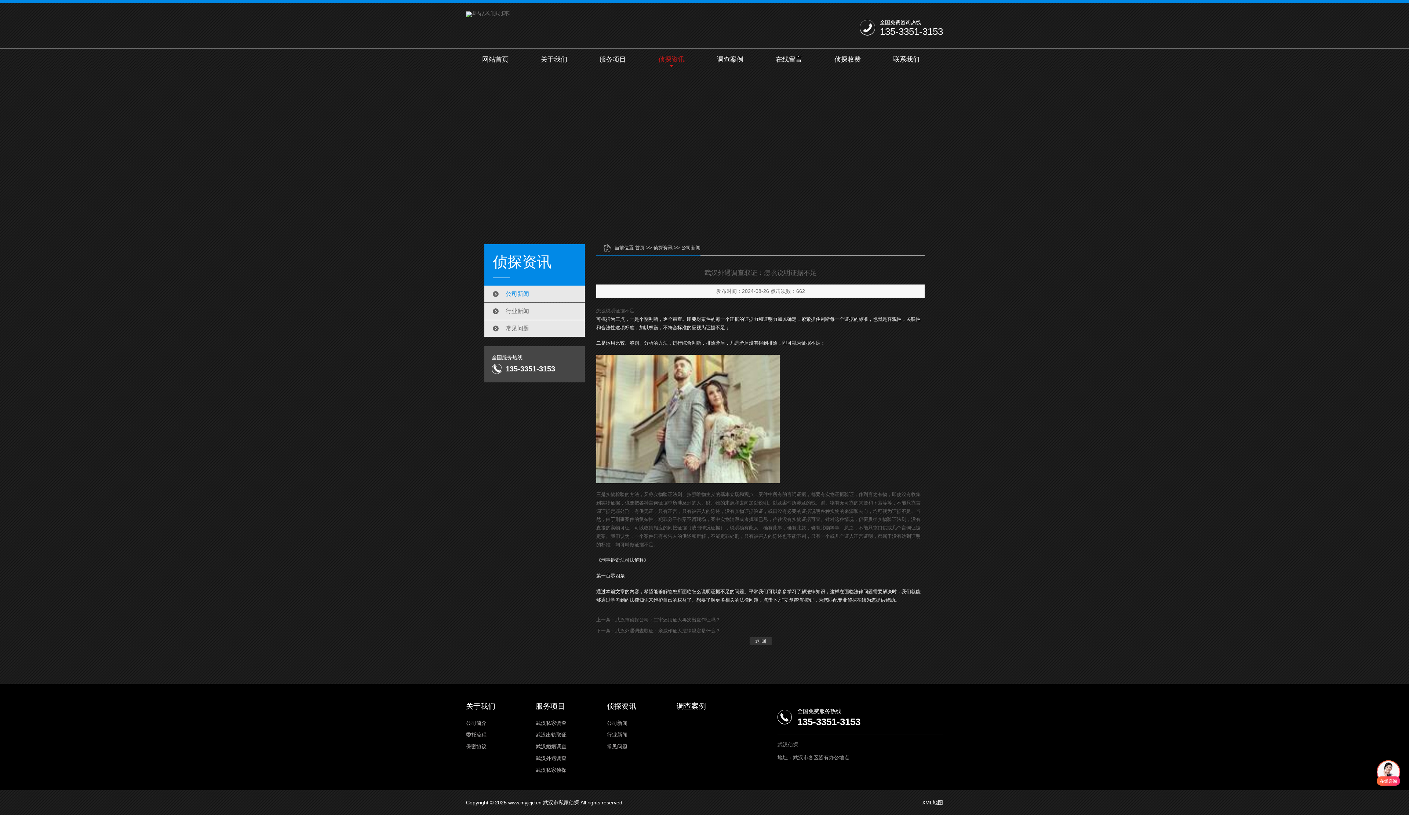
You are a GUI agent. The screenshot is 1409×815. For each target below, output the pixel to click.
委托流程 (476, 735)
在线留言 (789, 59)
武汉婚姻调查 (551, 746)
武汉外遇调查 (551, 758)
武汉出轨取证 (551, 735)
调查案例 (730, 59)
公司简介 (476, 723)
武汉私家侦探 (551, 770)
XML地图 (932, 802)
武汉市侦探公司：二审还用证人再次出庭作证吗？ (667, 620)
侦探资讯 (671, 59)
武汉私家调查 (551, 723)
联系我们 (906, 59)
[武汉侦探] (488, 14)
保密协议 (476, 746)
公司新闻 (517, 294)
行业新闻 (517, 311)
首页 (640, 247)
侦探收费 (847, 59)
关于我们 (554, 59)
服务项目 (613, 59)
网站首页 (495, 59)
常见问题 (517, 328)
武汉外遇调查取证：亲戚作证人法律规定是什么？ (667, 631)
